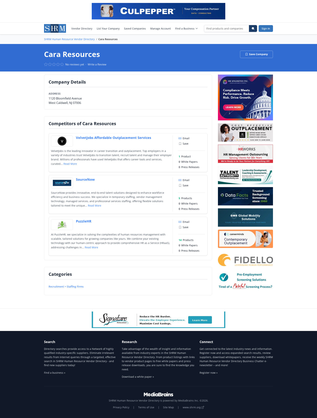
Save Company (258, 54)
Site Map (168, 407)
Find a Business (184, 28)
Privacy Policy (121, 407)
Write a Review (97, 64)
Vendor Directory (81, 28)
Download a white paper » (138, 376)
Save (185, 143)
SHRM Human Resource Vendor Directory (69, 39)
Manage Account (160, 28)
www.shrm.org (192, 407)
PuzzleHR (83, 221)
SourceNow (85, 179)
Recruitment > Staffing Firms (66, 286)
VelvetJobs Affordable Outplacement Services (113, 137)
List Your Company (108, 28)
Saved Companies (135, 28)
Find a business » (54, 372)
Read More (70, 163)
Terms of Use (146, 407)
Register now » (209, 372)
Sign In (266, 28)
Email (186, 138)
